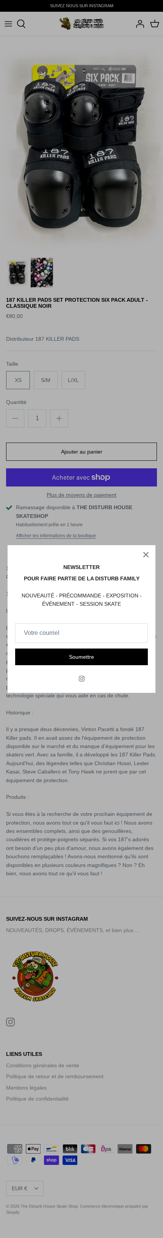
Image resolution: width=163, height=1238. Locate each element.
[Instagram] (82, 678)
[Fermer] (146, 554)
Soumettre (81, 657)
